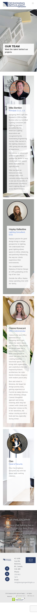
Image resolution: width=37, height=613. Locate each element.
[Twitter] (7, 574)
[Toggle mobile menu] (33, 3)
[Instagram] (7, 579)
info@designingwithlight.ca (24, 582)
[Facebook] (7, 568)
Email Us (31, 596)
